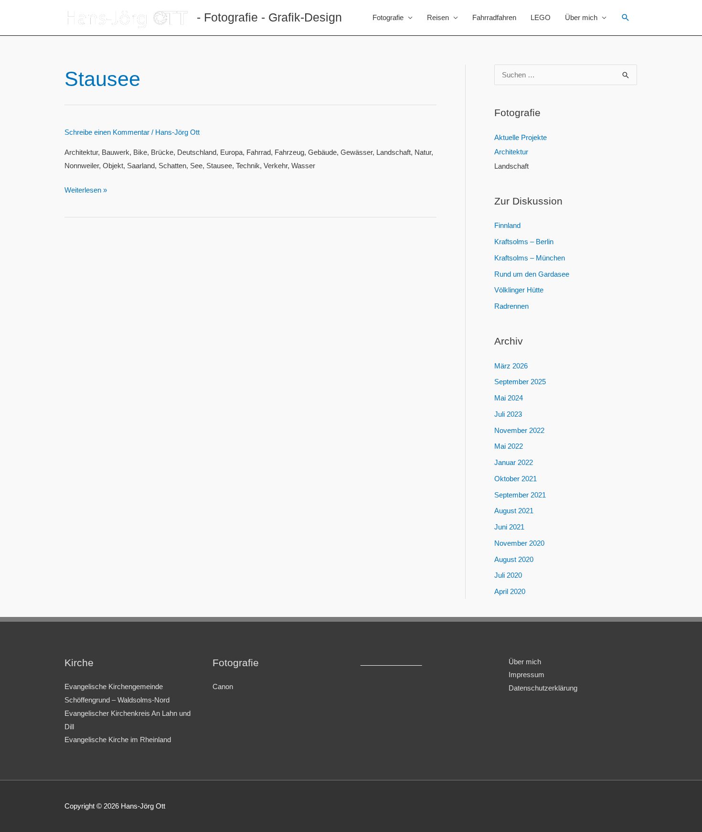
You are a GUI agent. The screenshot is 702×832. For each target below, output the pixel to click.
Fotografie (388, 17)
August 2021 (513, 511)
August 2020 (513, 559)
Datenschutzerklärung (543, 688)
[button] (625, 17)
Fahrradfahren (494, 17)
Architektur (511, 152)
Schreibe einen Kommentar (106, 132)
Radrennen (511, 306)
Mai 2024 (508, 398)
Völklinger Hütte (518, 290)
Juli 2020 (508, 575)
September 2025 (520, 382)
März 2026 (511, 366)
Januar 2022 (513, 462)
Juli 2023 (508, 414)
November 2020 (519, 543)
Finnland (507, 225)
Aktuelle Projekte (520, 137)
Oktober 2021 (515, 479)
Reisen (438, 17)
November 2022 (519, 430)
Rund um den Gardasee (531, 274)
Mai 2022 (508, 446)
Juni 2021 (509, 527)
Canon (223, 686)
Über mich (581, 17)
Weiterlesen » (85, 190)
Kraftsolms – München (529, 258)
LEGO (541, 17)
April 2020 (509, 591)
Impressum (526, 674)
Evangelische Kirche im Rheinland (117, 739)
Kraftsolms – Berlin (523, 242)
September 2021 (520, 495)
